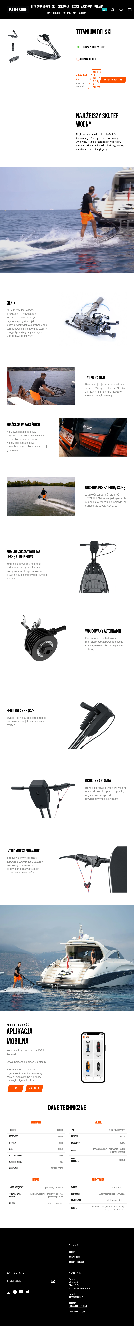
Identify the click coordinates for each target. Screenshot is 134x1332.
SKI (53, 6)
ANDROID (34, 1088)
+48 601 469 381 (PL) (77, 1311)
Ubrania (98, 6)
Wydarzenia (69, 13)
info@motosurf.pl (76, 1297)
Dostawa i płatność (76, 1262)
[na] (8, 1292)
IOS (16, 1088)
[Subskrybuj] (53, 1281)
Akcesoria (86, 6)
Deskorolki (64, 6)
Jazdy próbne (54, 13)
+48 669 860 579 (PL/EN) (78, 1306)
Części (75, 6)
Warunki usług (74, 1257)
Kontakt (83, 13)
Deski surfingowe (40, 6)
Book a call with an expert (96, 80)
